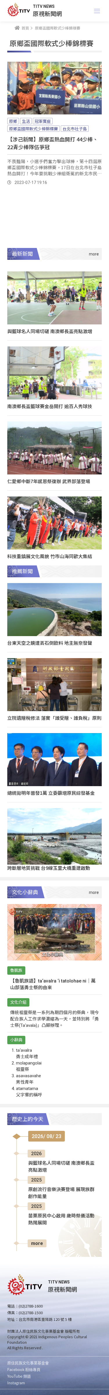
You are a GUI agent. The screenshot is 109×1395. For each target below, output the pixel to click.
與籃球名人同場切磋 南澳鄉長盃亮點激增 (49, 331)
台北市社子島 (74, 129)
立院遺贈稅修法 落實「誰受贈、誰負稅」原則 (54, 717)
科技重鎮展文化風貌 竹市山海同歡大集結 (49, 556)
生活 (26, 121)
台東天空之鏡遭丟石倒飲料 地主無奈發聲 (49, 642)
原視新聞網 (47, 13)
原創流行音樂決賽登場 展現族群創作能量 (61, 1193)
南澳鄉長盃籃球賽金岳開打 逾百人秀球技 (49, 406)
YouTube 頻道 (19, 1376)
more (37, 1243)
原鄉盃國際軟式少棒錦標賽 (33, 129)
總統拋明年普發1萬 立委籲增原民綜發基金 (51, 792)
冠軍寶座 (43, 121)
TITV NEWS (44, 6)
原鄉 (13, 121)
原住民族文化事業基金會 (28, 1362)
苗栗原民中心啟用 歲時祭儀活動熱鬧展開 (61, 1219)
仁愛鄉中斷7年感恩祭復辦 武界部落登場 (48, 481)
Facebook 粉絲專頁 (23, 1369)
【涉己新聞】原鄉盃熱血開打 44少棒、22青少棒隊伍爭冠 (52, 143)
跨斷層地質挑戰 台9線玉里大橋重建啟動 (48, 867)
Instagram (16, 1382)
